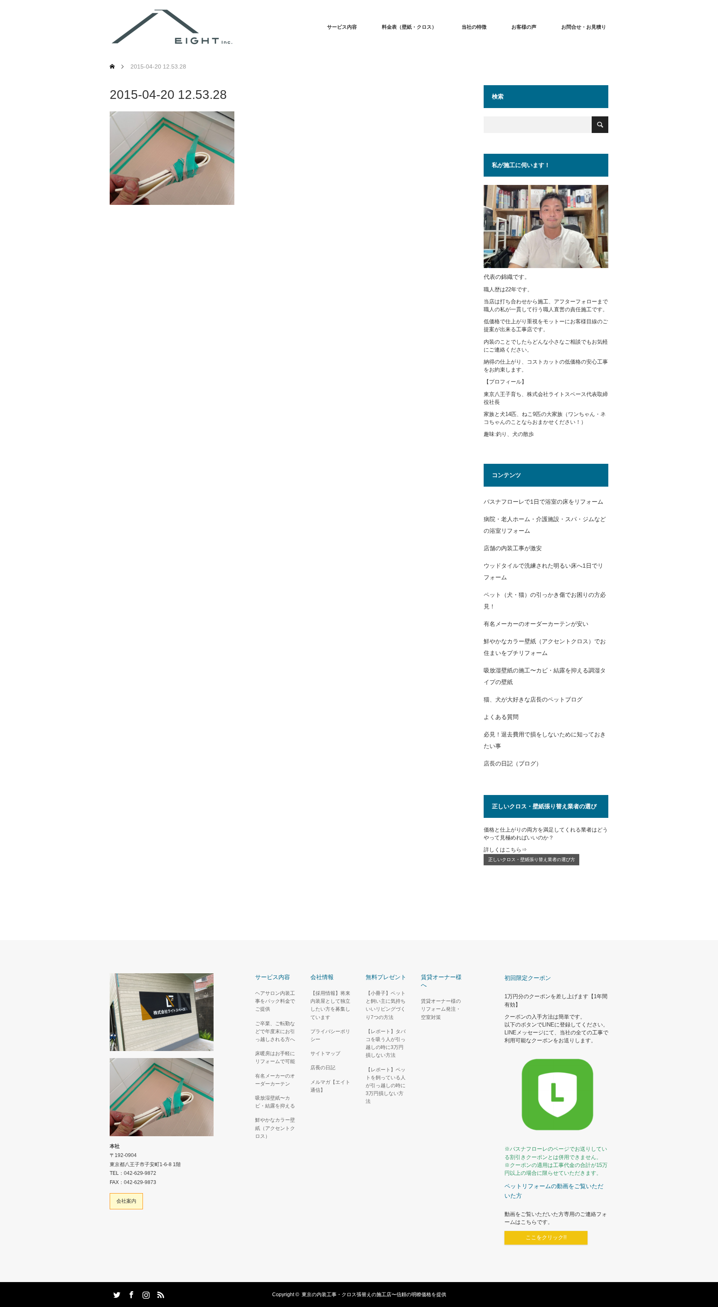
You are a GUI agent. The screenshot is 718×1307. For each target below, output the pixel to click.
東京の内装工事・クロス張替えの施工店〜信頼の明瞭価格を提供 (374, 1294)
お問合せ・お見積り (583, 27)
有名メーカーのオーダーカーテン (275, 1080)
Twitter (116, 1293)
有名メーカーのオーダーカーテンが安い (536, 623)
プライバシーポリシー (330, 1035)
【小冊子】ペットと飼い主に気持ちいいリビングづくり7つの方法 (386, 1005)
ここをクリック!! (546, 1238)
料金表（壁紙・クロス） (409, 27)
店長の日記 (322, 1068)
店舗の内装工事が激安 (513, 548)
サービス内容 (342, 27)
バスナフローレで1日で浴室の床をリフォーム (543, 501)
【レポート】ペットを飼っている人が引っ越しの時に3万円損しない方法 (386, 1086)
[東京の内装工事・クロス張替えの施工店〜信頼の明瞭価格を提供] (234, 27)
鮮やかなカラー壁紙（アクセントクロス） (275, 1128)
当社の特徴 (474, 27)
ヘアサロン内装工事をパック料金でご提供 (275, 1001)
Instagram (145, 1293)
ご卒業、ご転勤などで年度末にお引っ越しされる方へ (275, 1031)
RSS (159, 1293)
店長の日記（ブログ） (513, 763)
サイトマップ (325, 1053)
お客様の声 (523, 27)
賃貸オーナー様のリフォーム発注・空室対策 (441, 1009)
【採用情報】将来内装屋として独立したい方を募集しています (330, 1005)
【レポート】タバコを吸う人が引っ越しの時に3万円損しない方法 (386, 1043)
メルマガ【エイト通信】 (330, 1086)
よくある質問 (501, 717)
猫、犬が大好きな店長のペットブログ (533, 699)
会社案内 (126, 1201)
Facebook (130, 1293)
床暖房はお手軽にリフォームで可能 (275, 1057)
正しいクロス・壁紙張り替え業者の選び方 (531, 859)
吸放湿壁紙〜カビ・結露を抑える (275, 1102)
